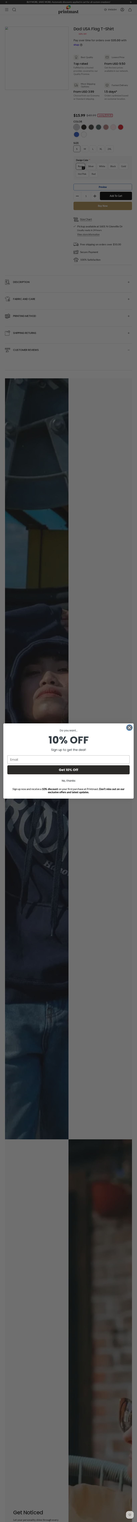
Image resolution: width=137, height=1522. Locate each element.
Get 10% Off (68, 769)
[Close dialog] (129, 728)
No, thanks (68, 781)
